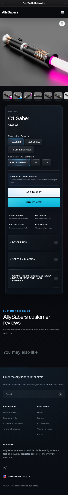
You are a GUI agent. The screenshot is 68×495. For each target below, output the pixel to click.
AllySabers (10, 12)
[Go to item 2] (17, 96)
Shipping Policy (10, 418)
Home (40, 412)
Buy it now (34, 202)
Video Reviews (44, 429)
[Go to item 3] (27, 96)
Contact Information (13, 423)
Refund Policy (10, 412)
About (40, 434)
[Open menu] (62, 12)
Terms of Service (11, 429)
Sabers (40, 418)
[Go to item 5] (48, 96)
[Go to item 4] (38, 96)
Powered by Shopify (29, 486)
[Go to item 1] (7, 96)
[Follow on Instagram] (5, 468)
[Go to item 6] (58, 96)
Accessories (43, 423)
